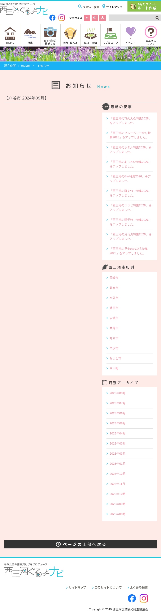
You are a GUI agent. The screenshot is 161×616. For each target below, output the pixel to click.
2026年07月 (118, 403)
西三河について (151, 42)
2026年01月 (118, 463)
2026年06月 (118, 413)
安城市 (114, 318)
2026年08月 (118, 393)
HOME (10, 42)
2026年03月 (118, 443)
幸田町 (114, 368)
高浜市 (114, 348)
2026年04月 (118, 433)
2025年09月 (118, 504)
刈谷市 (114, 297)
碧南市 (114, 287)
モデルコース (110, 42)
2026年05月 (118, 423)
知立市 (114, 338)
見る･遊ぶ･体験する (50, 42)
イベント (131, 42)
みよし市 (115, 358)
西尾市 (114, 328)
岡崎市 (114, 277)
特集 (30, 42)
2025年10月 (118, 494)
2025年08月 (118, 514)
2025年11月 (117, 483)
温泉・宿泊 (90, 42)
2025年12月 (118, 473)
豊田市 (114, 308)
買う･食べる (70, 42)
